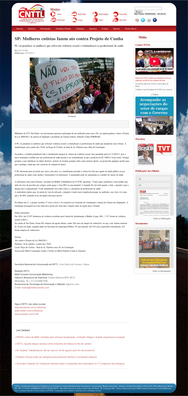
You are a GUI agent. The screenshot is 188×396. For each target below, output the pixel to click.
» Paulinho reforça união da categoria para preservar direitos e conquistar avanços (56, 357)
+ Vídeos (154, 94)
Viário (101, 20)
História (19, 28)
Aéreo (59, 14)
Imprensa (93, 28)
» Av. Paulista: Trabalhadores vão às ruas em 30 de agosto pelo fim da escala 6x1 (55, 350)
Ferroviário (123, 14)
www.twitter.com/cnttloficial (28, 310)
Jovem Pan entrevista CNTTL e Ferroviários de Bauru (151, 84)
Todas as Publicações (162, 218)
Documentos (46, 28)
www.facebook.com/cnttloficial (30, 307)
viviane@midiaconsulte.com (35, 287)
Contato (105, 28)
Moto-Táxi (122, 20)
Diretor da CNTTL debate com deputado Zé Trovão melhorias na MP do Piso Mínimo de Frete (153, 79)
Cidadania (80, 28)
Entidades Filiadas (63, 28)
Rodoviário (61, 20)
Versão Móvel (130, 28)
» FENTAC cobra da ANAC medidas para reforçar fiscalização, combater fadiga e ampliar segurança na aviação (70, 337)
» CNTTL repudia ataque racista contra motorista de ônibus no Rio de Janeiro (53, 343)
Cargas (80, 20)
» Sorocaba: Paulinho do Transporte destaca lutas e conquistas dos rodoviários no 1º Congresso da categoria (69, 363)
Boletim (116, 28)
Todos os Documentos (161, 271)
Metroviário (82, 14)
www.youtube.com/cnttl (26, 314)
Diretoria (32, 28)
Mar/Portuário (103, 14)
